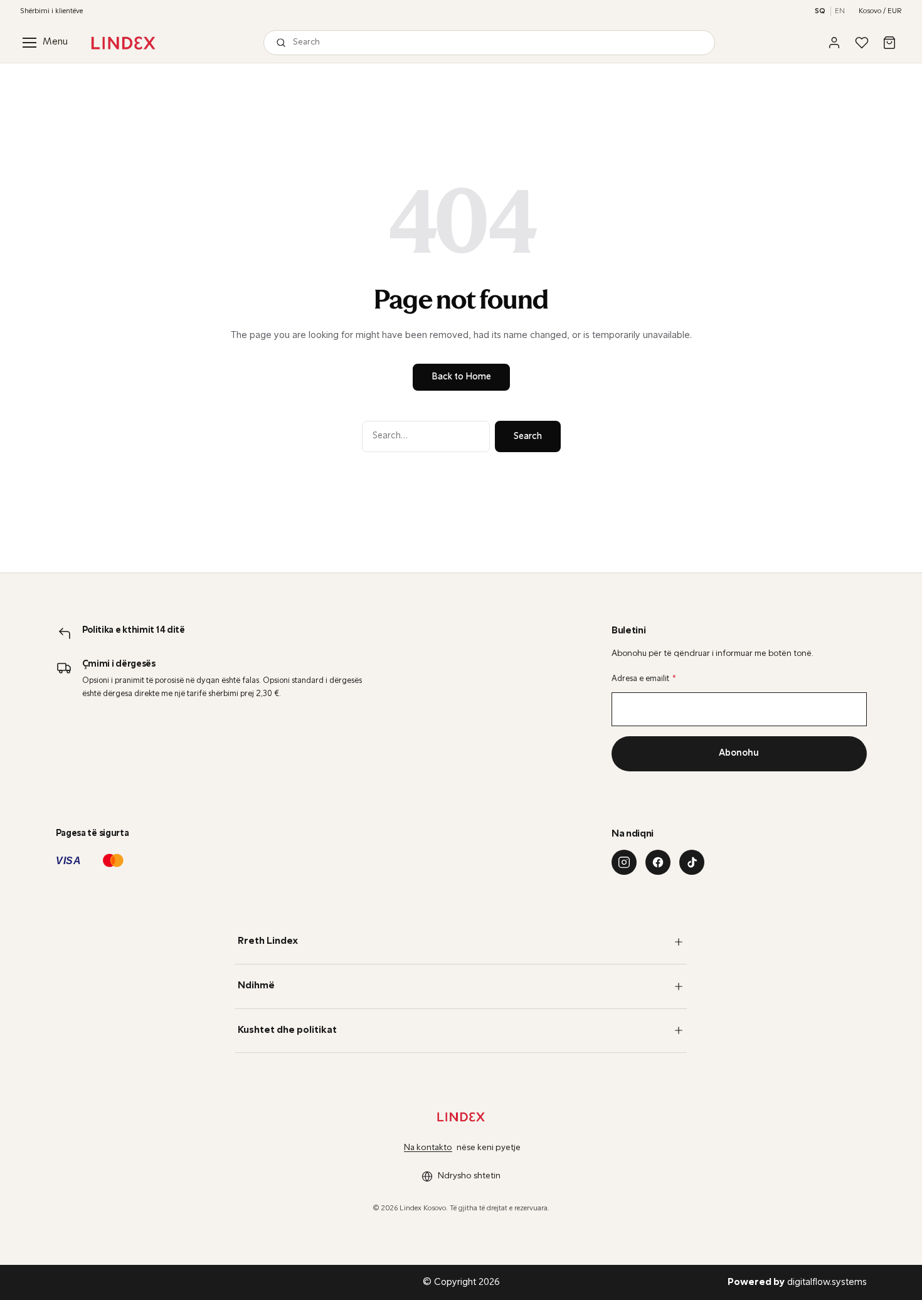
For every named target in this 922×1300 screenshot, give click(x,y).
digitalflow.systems (797, 1282)
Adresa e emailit (644, 679)
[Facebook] (657, 862)
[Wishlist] (861, 42)
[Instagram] (624, 862)
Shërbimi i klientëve (51, 11)
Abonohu (739, 753)
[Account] (834, 42)
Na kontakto (428, 1148)
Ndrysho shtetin (469, 1176)
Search (528, 436)
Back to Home (461, 377)
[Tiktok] (691, 862)
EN (840, 11)
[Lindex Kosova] (123, 43)
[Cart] (889, 42)
